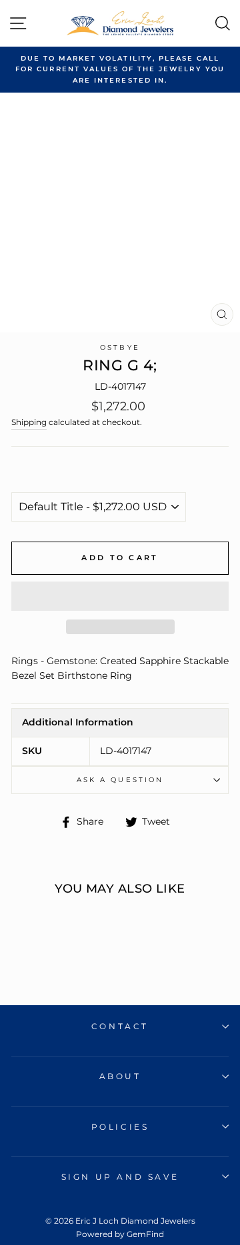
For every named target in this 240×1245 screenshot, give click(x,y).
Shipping (29, 422)
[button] (120, 596)
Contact (120, 1026)
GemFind (145, 1234)
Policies (120, 1127)
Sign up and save (120, 1177)
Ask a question (120, 779)
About (120, 1076)
